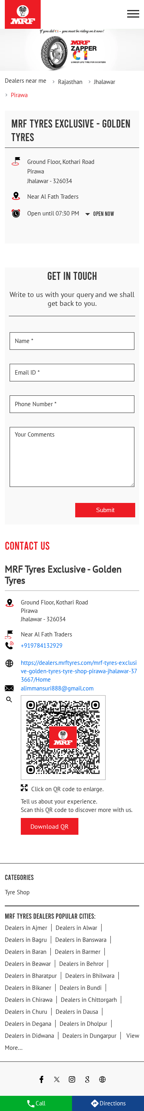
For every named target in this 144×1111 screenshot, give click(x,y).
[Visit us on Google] (87, 1080)
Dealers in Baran (25, 951)
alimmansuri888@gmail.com (57, 688)
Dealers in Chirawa (28, 999)
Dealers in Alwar (76, 927)
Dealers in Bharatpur (31, 975)
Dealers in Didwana (29, 1035)
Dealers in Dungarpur (89, 1035)
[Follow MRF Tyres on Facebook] (41, 1080)
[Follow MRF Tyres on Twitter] (56, 1080)
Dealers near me (25, 80)
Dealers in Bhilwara (89, 975)
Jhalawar (104, 82)
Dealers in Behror (81, 963)
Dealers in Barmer (77, 951)
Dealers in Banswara (80, 939)
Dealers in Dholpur (83, 1023)
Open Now (103, 213)
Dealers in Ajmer (26, 927)
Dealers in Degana (28, 1023)
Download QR (49, 826)
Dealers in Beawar (28, 963)
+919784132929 (41, 645)
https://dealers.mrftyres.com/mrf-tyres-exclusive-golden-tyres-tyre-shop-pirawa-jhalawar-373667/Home (79, 671)
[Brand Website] (102, 1080)
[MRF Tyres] (23, 14)
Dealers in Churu (26, 1011)
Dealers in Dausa (77, 1011)
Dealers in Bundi (81, 987)
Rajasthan (70, 82)
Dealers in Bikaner (28, 987)
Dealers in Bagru (26, 939)
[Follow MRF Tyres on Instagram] (72, 1080)
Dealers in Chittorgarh (89, 999)
